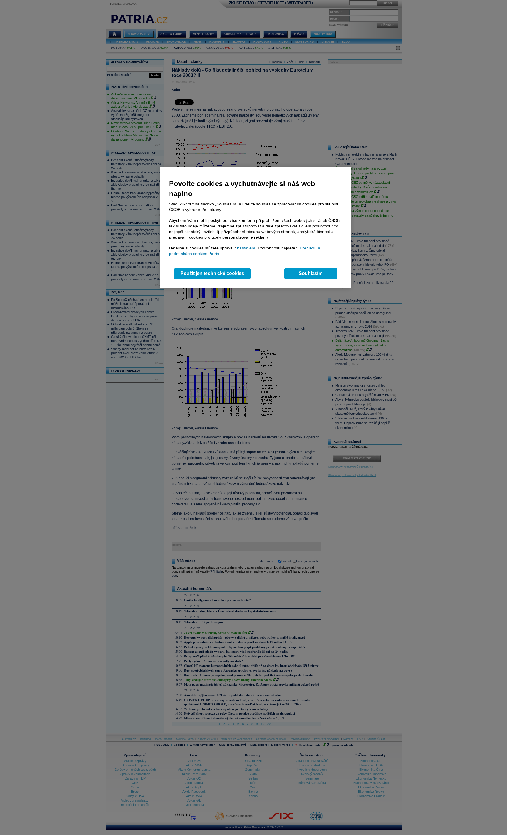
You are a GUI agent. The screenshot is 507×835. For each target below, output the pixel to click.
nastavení (246, 248)
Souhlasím (310, 273)
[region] (255, 227)
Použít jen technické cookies (212, 273)
